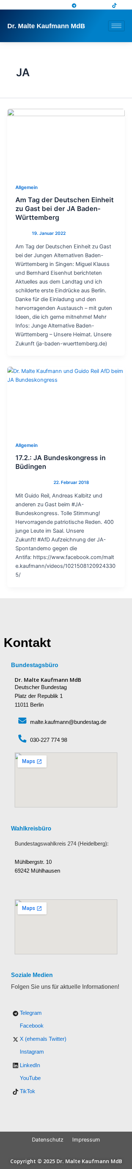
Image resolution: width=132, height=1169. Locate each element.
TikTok (26, 1091)
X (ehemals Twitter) (42, 1039)
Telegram (30, 1013)
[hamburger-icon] (116, 26)
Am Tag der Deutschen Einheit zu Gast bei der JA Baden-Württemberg (64, 208)
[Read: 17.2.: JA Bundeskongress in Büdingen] (66, 400)
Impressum (86, 1139)
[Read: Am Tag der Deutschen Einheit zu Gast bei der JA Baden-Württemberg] (66, 142)
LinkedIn (29, 1065)
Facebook (31, 1026)
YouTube (29, 1078)
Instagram (31, 1052)
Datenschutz (47, 1139)
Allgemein (26, 187)
